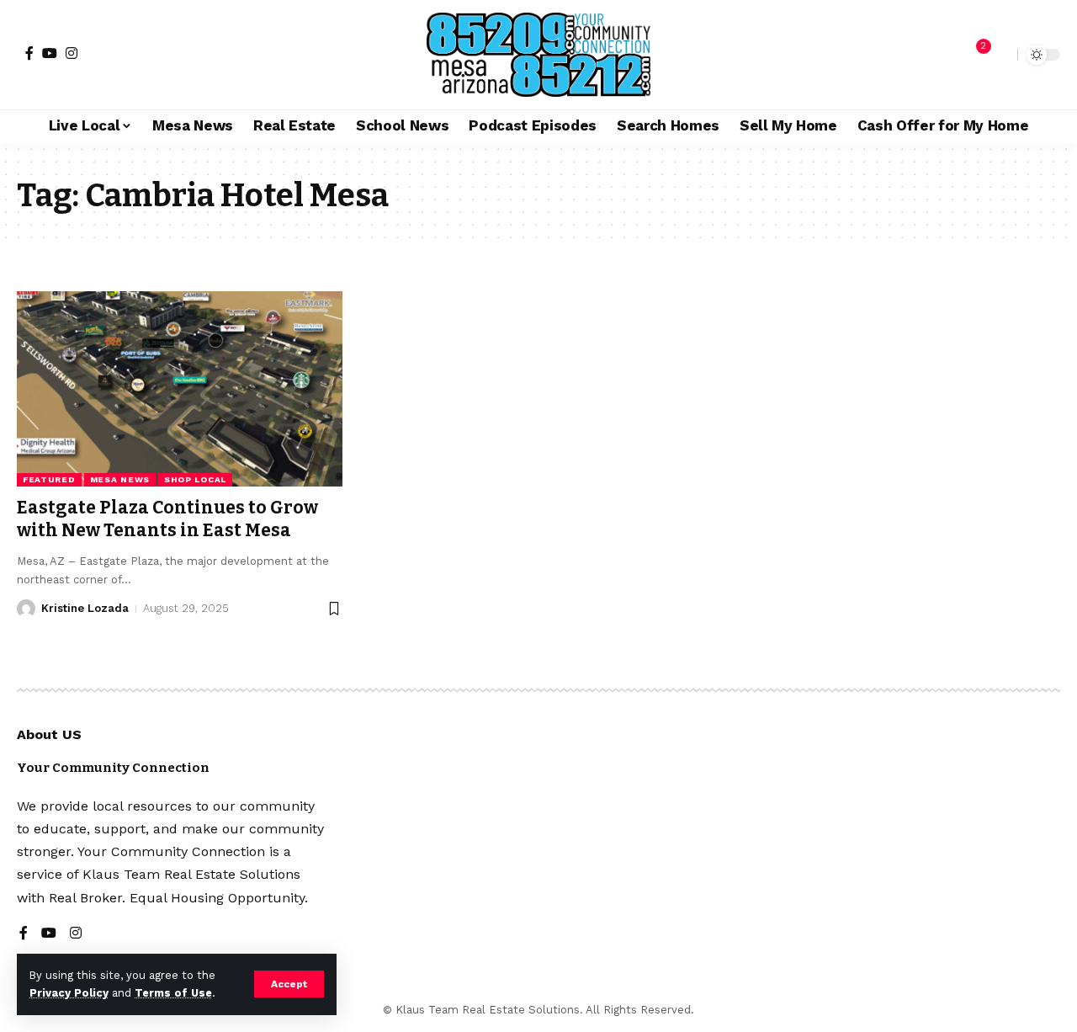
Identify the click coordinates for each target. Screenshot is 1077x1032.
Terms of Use (173, 993)
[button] (289, 984)
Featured (49, 479)
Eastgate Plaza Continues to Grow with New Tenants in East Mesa (167, 519)
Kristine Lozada (85, 608)
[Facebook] (29, 53)
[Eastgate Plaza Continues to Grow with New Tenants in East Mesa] (179, 389)
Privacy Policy (69, 993)
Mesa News (120, 479)
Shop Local (195, 479)
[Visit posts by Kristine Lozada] (26, 608)
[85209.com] (538, 55)
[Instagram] (71, 53)
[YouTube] (49, 53)
